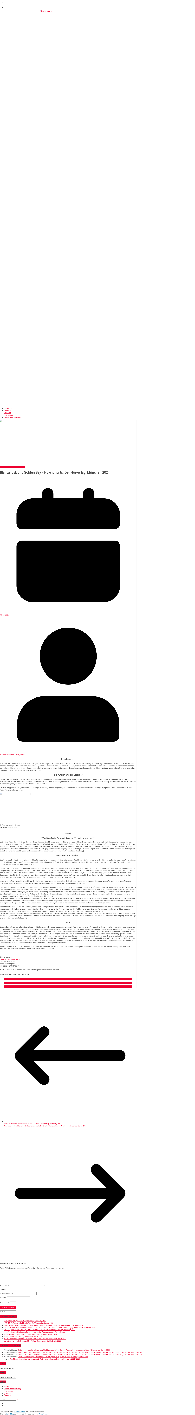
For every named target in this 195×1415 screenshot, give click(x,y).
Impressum (8, 415)
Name (3, 1289)
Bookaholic (8, 408)
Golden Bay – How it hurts (10, 959)
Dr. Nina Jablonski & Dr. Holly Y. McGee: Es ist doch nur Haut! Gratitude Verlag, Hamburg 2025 (39, 1330)
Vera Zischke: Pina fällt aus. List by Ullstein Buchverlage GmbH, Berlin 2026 (32, 1341)
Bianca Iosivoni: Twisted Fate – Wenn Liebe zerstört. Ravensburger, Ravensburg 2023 (36, 986)
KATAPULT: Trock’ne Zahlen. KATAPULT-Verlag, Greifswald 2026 (28, 1323)
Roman (22, 467)
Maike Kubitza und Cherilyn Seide (12, 754)
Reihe (18, 467)
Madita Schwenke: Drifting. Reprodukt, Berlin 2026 (23, 1336)
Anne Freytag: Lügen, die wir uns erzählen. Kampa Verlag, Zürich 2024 (30, 1334)
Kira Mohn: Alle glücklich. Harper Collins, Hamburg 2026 (25, 1321)
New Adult (12, 467)
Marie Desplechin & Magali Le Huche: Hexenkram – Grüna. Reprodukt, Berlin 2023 (35, 1339)
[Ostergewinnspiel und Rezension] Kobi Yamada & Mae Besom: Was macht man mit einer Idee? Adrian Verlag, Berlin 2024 (64, 1350)
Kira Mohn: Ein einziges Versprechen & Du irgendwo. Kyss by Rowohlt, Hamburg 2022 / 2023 (53, 1357)
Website (3, 1297)
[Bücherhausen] (46, 11)
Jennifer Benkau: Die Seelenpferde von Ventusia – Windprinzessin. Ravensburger (35, 1332)
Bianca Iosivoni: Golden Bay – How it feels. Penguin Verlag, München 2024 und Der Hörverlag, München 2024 (45, 979)
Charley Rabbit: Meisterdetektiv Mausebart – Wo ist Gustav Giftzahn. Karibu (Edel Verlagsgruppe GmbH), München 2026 (49, 1327)
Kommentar (5, 1285)
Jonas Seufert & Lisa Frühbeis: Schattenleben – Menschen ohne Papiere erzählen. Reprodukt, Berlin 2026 (44, 1325)
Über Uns (7, 410)
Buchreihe (4, 467)
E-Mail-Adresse (6, 1293)
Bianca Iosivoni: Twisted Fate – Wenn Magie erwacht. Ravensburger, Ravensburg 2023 (36, 983)
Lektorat (7, 413)
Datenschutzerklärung (12, 417)
